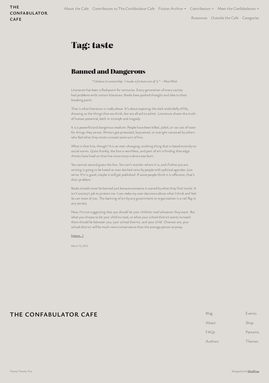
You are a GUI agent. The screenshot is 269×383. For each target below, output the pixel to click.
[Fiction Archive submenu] (185, 8)
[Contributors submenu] (212, 8)
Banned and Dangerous (108, 71)
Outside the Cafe (224, 17)
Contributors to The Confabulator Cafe (123, 8)
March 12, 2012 (79, 246)
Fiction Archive (170, 8)
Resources (199, 17)
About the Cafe (76, 8)
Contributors (200, 8)
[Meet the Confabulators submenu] (258, 8)
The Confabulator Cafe (29, 13)
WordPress (253, 371)
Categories (250, 17)
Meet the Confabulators (237, 8)
